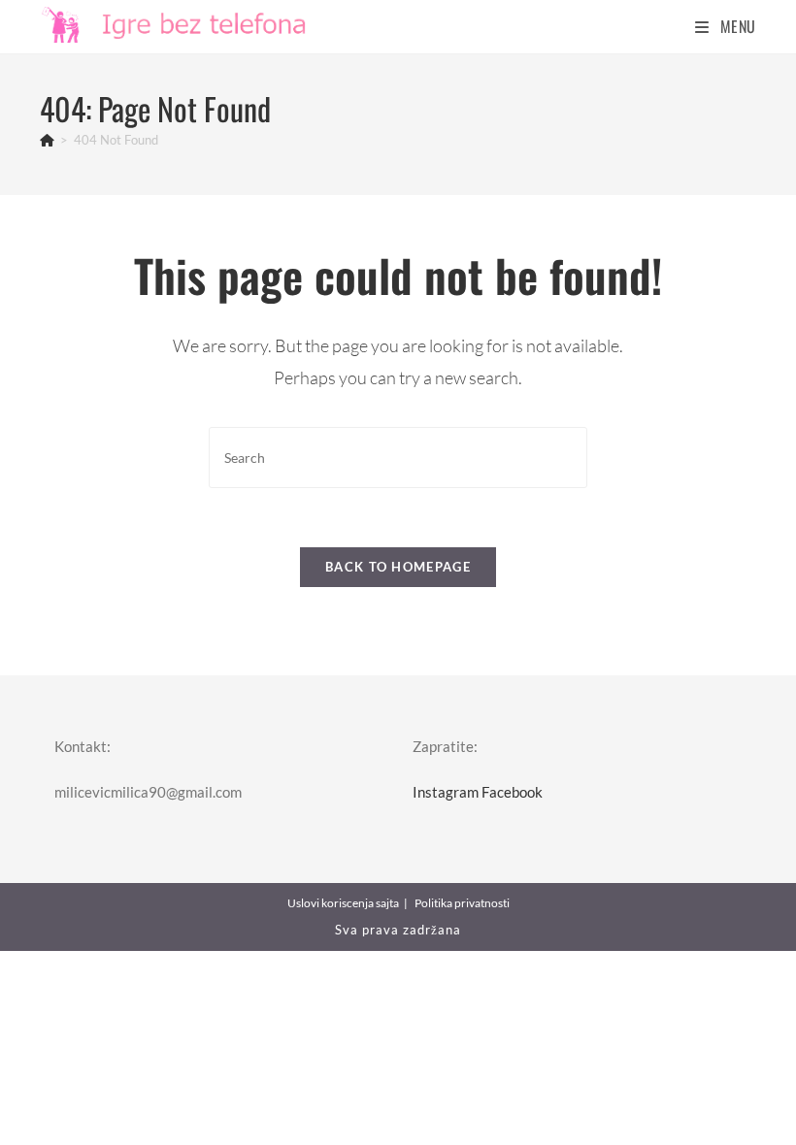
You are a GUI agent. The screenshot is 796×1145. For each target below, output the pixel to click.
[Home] (47, 139)
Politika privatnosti (462, 903)
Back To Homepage (398, 566)
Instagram (446, 792)
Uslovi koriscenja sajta (343, 903)
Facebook (512, 792)
